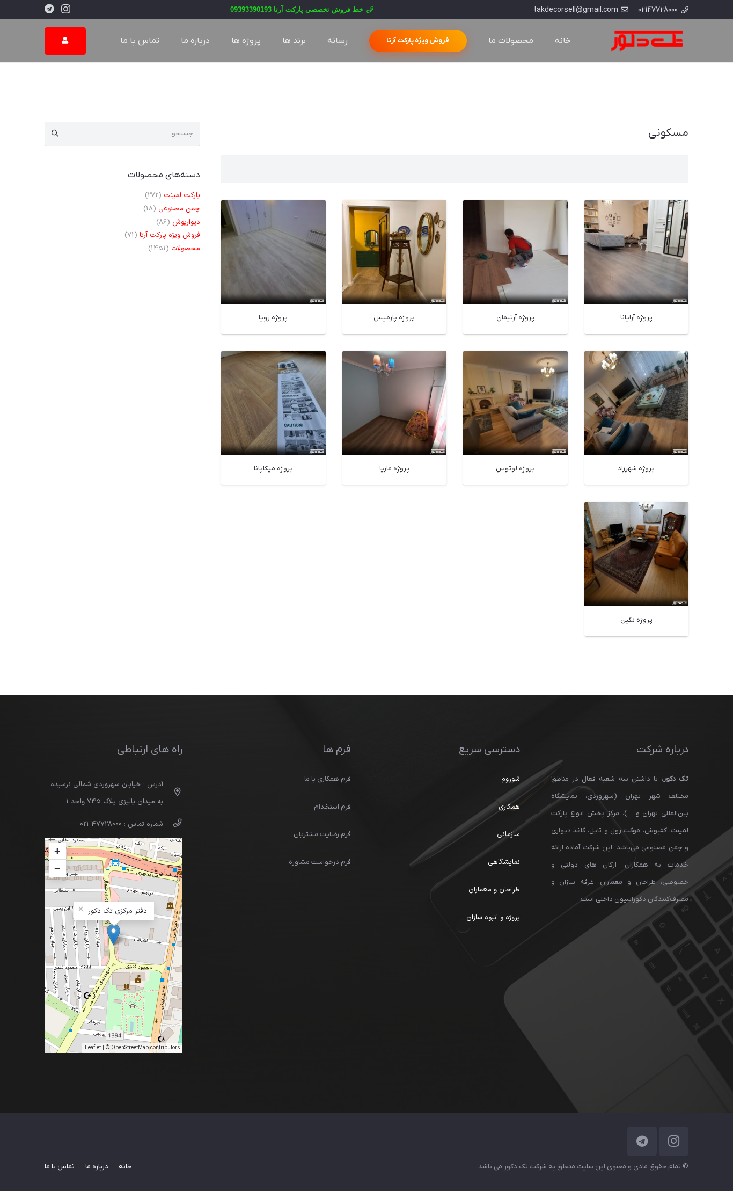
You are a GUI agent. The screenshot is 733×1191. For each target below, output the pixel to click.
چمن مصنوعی (179, 209)
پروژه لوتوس (515, 468)
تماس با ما (60, 1166)
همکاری (509, 807)
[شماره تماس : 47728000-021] (172, 824)
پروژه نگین (636, 619)
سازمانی (508, 834)
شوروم (510, 779)
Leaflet (93, 1048)
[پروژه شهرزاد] (636, 359)
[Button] (65, 41)
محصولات (185, 248)
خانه (125, 1166)
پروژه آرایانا (636, 317)
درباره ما (96, 1166)
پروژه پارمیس (394, 317)
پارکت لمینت (182, 195)
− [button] (57, 868)
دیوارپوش (186, 222)
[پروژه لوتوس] (515, 359)
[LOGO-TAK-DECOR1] (646, 40)
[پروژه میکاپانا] (273, 359)
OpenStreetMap (130, 1048)
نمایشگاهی (504, 862)
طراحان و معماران (494, 889)
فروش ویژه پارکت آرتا (170, 235)
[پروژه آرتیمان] (515, 208)
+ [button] (57, 851)
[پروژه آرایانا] (636, 208)
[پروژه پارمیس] (394, 208)
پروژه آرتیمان (515, 317)
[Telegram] (49, 8)
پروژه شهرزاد (636, 468)
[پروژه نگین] (636, 510)
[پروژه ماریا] (394, 359)
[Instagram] (65, 9)
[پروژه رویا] (273, 208)
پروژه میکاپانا (273, 468)
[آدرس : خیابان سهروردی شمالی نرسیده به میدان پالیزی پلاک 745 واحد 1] (172, 793)
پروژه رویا (273, 317)
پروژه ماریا (394, 468)
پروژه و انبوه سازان (493, 917)
